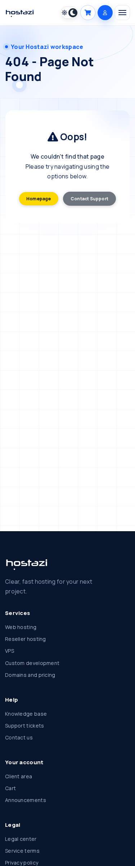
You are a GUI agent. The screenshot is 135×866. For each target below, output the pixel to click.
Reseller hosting (25, 638)
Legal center (21, 838)
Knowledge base (26, 713)
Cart (10, 788)
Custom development (32, 663)
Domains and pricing (30, 674)
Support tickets (24, 725)
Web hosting (20, 627)
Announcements (25, 800)
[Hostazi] (19, 13)
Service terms (22, 850)
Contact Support (89, 199)
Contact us (19, 737)
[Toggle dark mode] (69, 12)
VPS (9, 650)
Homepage (38, 199)
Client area (18, 776)
